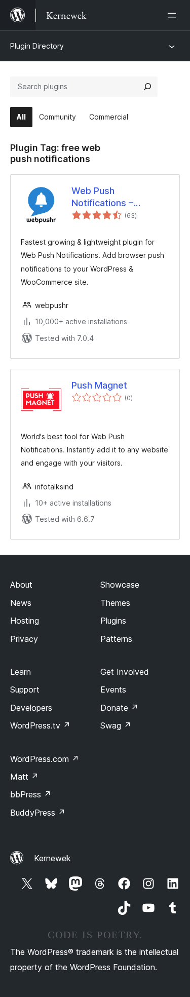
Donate (119, 708)
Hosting (24, 621)
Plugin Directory (37, 46)
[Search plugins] (147, 86)
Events (113, 689)
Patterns (116, 639)
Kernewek (52, 858)
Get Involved (124, 672)
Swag (115, 725)
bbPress (30, 794)
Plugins (113, 621)
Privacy (24, 639)
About (21, 585)
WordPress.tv (40, 725)
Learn (20, 672)
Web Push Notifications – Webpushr (102, 197)
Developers (31, 708)
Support (25, 689)
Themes (115, 603)
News (20, 603)
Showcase (119, 585)
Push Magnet (99, 385)
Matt (24, 777)
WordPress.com (44, 759)
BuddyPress (37, 813)
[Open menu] (174, 15)
